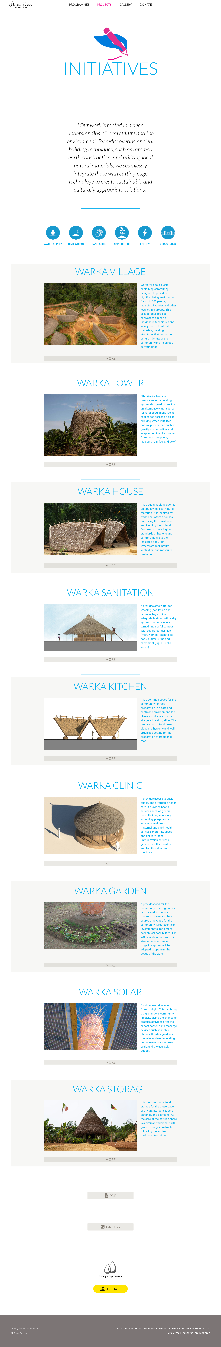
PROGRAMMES (79, 4)
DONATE (146, 4)
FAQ (197, 1333)
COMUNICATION (149, 1328)
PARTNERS (188, 1333)
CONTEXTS (134, 1328)
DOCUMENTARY (193, 1328)
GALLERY (125, 4)
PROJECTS (104, 4)
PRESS (161, 1328)
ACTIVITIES (122, 1328)
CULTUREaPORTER (175, 1328)
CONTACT (205, 1333)
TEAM (178, 1333)
